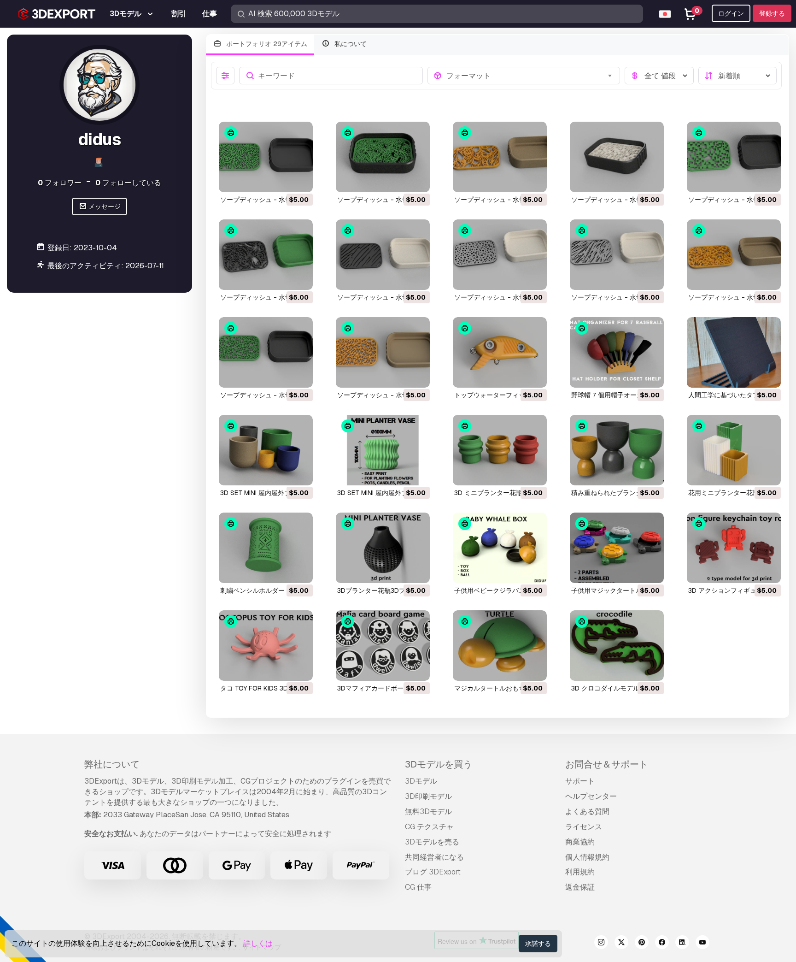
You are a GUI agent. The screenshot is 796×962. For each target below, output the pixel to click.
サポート (580, 781)
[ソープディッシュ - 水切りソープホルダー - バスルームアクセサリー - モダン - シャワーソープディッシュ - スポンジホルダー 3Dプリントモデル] (266, 157)
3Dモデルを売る (432, 842)
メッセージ (104, 206)
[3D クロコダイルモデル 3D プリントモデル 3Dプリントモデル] (617, 645)
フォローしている (128, 182)
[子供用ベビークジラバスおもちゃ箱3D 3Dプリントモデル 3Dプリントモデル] (500, 548)
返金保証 (580, 887)
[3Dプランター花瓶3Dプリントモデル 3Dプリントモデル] (383, 548)
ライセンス (583, 827)
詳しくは (258, 943)
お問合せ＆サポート (606, 764)
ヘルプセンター (591, 796)
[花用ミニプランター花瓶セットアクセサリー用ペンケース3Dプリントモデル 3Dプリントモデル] (734, 450)
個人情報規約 (587, 857)
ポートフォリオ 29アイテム (265, 44)
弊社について (112, 764)
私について (350, 44)
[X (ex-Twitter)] (621, 943)
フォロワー (60, 182)
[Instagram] (601, 943)
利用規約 (580, 872)
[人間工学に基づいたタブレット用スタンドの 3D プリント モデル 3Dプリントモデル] (734, 352)
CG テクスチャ (429, 827)
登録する (772, 13)
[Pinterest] (641, 943)
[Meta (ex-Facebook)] (662, 943)
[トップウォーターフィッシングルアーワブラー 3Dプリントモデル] (500, 352)
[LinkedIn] (682, 943)
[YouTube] (702, 943)
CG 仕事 (418, 887)
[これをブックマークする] (299, 179)
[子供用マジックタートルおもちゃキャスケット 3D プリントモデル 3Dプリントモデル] (617, 548)
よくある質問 (587, 811)
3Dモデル (421, 781)
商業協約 (580, 842)
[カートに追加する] (280, 179)
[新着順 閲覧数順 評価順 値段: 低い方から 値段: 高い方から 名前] (737, 75)
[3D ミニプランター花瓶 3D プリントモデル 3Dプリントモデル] (500, 450)
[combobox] (530, 75)
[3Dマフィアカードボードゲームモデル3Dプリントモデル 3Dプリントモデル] (383, 645)
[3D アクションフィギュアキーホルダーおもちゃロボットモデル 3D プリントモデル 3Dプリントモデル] (734, 548)
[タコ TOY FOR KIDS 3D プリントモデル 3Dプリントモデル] (266, 645)
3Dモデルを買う (438, 764)
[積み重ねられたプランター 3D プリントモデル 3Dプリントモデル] (617, 450)
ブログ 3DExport (433, 872)
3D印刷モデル (428, 796)
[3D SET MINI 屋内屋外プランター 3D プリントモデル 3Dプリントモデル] (383, 450)
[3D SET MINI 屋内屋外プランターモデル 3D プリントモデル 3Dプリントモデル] (266, 450)
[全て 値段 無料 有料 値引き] (659, 75)
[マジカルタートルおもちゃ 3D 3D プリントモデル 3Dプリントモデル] (500, 645)
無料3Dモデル (428, 811)
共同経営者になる (434, 857)
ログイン (731, 13)
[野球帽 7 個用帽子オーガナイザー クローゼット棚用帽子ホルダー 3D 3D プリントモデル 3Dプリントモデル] (617, 352)
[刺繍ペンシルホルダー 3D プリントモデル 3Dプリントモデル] (266, 548)
